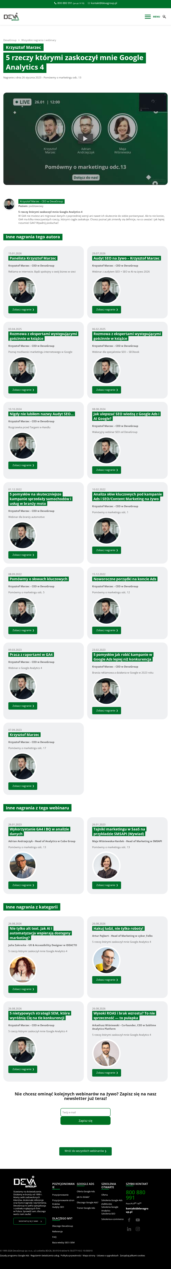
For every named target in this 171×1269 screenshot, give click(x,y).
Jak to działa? (83, 1196)
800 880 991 (64, 3)
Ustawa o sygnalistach (108, 1255)
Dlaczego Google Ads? (87, 1202)
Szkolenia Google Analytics (109, 1208)
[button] (164, 16)
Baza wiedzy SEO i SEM (63, 1242)
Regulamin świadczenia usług (45, 1255)
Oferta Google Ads (86, 1191)
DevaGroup (10, 40)
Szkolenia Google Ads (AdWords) (111, 1202)
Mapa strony (89, 1255)
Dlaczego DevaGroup (62, 1225)
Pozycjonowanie (60, 1194)
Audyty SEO (58, 1206)
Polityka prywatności (71, 1255)
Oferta (104, 1194)
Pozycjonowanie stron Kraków (63, 1202)
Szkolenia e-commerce (112, 1219)
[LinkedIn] (129, 1232)
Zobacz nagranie (22, 309)
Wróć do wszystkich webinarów (84, 1151)
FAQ (54, 1236)
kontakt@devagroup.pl (104, 3)
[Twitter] (138, 1223)
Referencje (57, 1231)
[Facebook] (129, 1223)
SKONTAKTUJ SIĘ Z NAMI (28, 1221)
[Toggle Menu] (148, 17)
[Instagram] (138, 1232)
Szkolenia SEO (108, 1213)
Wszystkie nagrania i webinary (38, 40)
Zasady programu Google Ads (14, 1255)
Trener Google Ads (86, 1207)
